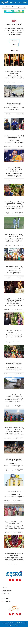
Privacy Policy (6, 601)
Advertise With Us (7, 591)
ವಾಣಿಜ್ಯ (21, 2)
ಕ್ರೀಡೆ (12, 2)
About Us (5, 588)
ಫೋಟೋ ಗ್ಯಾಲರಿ (16, 7)
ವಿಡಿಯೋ (7, 7)
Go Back (15, 44)
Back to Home (14, 41)
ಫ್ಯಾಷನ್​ (25, 7)
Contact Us (6, 593)
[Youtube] (13, 580)
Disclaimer (5, 599)
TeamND (17, 625)
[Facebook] (10, 580)
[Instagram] (20, 580)
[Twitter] (17, 580)
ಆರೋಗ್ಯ (17, 2)
